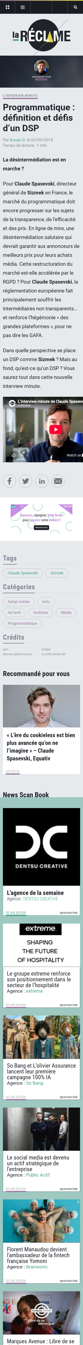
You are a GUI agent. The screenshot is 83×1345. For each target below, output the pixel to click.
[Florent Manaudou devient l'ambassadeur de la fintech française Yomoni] (41, 1220)
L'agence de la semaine (35, 892)
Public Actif (38, 1175)
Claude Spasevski (23, 573)
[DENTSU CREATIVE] (41, 847)
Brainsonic (37, 1267)
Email (58, 481)
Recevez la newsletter (59, 7)
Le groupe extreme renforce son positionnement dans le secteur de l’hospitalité (39, 979)
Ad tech (14, 612)
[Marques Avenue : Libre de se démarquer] (41, 1312)
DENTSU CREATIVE (40, 899)
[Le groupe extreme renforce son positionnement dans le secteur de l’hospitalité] (41, 945)
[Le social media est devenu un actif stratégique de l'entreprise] (41, 1129)
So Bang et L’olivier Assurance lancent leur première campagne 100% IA (41, 1071)
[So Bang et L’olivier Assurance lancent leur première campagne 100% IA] (41, 1037)
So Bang (34, 1083)
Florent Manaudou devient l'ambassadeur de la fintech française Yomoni (38, 1255)
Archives (40, 612)
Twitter (25, 481)
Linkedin (41, 481)
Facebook (9, 481)
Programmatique (22, 623)
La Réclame (41, 37)
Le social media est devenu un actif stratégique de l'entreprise (38, 1163)
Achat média (19, 601)
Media (66, 612)
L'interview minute (20, 95)
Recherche (75, 7)
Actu (46, 601)
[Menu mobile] (7, 7)
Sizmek (57, 573)
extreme (34, 991)
